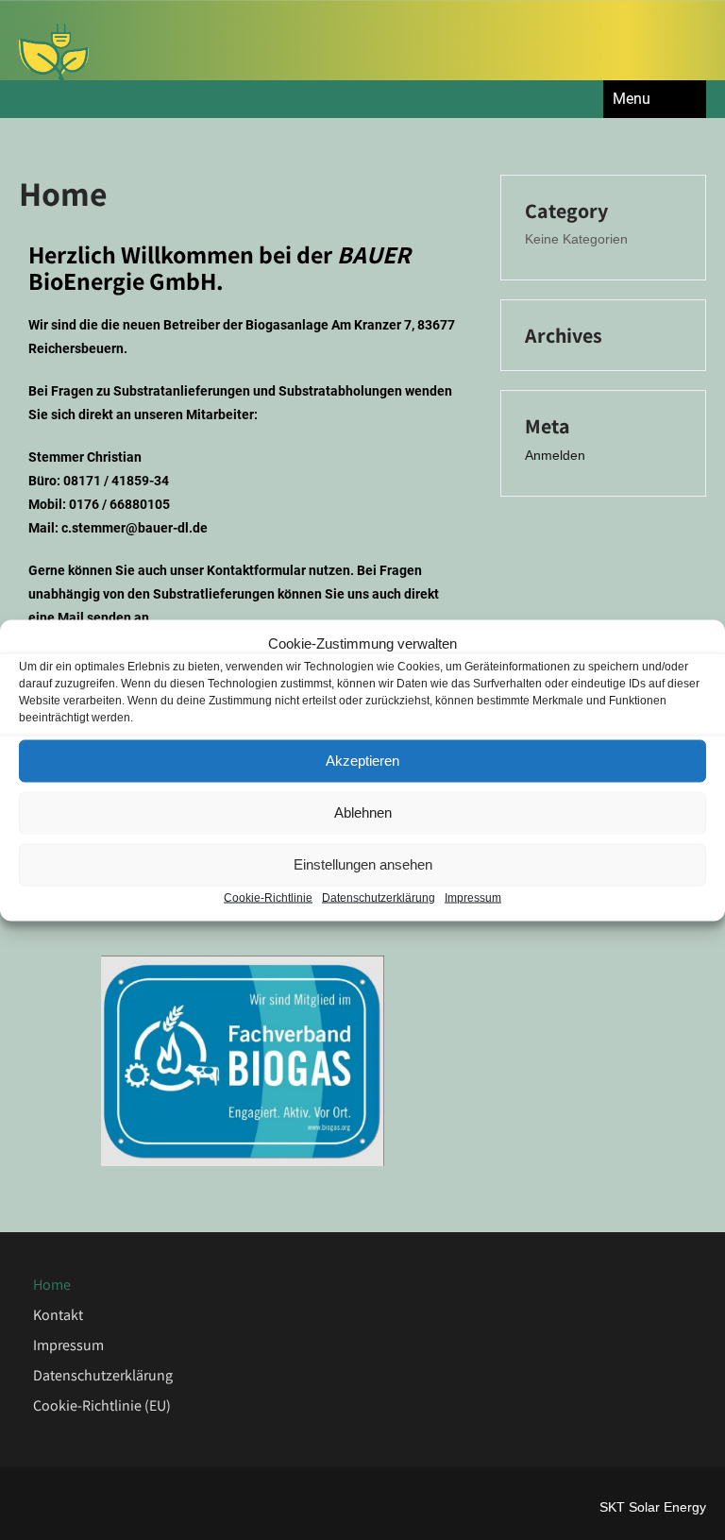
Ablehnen (363, 812)
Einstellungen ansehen (363, 864)
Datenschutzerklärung (378, 897)
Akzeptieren (362, 761)
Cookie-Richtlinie (268, 897)
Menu (631, 99)
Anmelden (555, 455)
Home (52, 1285)
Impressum (473, 897)
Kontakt (58, 1315)
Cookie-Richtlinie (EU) (102, 1405)
